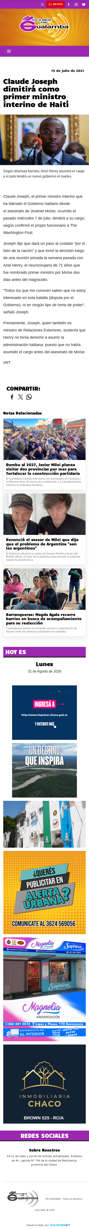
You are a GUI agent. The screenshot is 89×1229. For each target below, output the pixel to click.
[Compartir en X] (20, 397)
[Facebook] (68, 4)
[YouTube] (83, 4)
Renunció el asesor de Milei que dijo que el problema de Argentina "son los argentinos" (42, 544)
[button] (42, 4)
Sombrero (44, 60)
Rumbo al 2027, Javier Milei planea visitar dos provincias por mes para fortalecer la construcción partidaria (43, 469)
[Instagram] (76, 4)
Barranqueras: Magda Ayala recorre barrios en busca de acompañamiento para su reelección (44, 618)
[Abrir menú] (8, 51)
